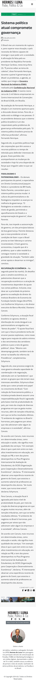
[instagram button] (16, 619)
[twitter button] (20, 619)
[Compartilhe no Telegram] (34, 590)
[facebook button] (12, 619)
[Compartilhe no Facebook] (23, 590)
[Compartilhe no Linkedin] (28, 590)
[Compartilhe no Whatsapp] (31, 590)
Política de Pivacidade (18, 622)
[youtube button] (24, 619)
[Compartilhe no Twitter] (26, 590)
